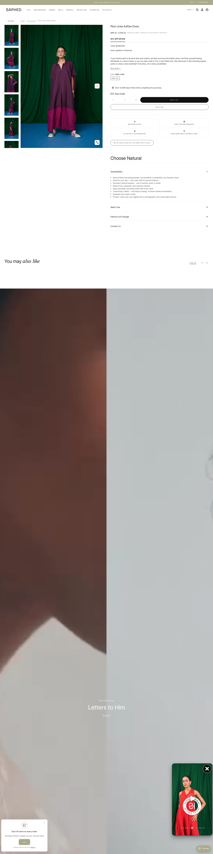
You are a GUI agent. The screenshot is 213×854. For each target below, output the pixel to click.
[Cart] (207, 10)
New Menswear (40, 10)
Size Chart (120, 93)
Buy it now (159, 107)
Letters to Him (106, 707)
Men (60, 10)
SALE (29, 10)
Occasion (106, 10)
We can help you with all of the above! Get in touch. (132, 142)
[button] (197, 10)
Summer (52, 10)
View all (193, 263)
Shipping (143, 32)
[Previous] (202, 262)
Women (69, 10)
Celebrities (94, 10)
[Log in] (202, 10)
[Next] (207, 262)
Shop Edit (106, 715)
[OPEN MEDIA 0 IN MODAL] (97, 142)
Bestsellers (82, 10)
